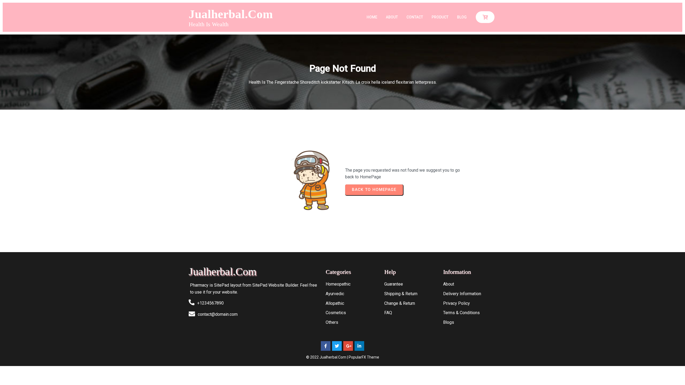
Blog (462, 17)
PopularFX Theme (364, 357)
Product (440, 17)
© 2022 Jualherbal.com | (327, 357)
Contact (414, 17)
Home (372, 17)
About (392, 17)
